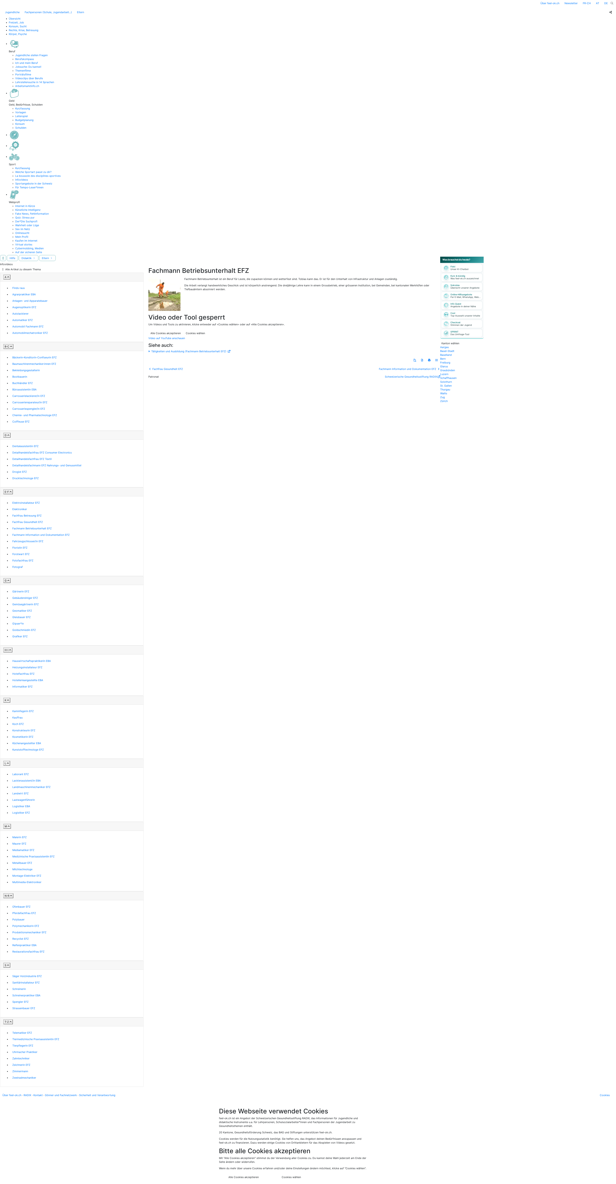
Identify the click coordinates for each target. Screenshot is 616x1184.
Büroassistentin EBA (24, 389)
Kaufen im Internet (26, 240)
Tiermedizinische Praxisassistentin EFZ (35, 1039)
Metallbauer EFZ (22, 862)
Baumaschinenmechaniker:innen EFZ (34, 363)
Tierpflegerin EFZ (22, 1045)
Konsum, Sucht (18, 26)
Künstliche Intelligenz (28, 209)
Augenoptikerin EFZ (24, 307)
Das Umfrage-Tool (459, 334)
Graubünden (447, 370)
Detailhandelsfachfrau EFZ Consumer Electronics (42, 452)
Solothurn (446, 381)
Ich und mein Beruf (26, 62)
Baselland (446, 354)
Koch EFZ (18, 724)
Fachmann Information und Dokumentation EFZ (41, 534)
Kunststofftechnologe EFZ (28, 749)
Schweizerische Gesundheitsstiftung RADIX (411, 376)
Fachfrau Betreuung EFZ (27, 515)
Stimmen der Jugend (461, 325)
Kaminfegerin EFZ (23, 711)
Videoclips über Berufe (29, 78)
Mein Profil (21, 236)
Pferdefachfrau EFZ (24, 913)
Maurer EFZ (19, 843)
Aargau (444, 347)
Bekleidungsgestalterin (26, 370)
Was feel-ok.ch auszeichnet (464, 278)
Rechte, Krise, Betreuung (23, 30)
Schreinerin (19, 989)
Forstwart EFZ (21, 554)
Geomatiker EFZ (22, 610)
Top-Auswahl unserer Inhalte (465, 315)
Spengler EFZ (20, 1001)
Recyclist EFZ (20, 938)
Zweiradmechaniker (24, 1077)
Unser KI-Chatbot (459, 269)
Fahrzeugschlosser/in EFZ (27, 541)
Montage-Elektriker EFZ (26, 875)
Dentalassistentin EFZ (25, 446)
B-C (7, 346)
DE (606, 3)
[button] (415, 360)
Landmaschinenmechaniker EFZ (31, 787)
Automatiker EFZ (22, 320)
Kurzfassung (22, 108)
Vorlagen (20, 112)
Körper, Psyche (18, 34)
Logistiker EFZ (21, 812)
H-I (6, 650)
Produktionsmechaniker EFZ (29, 932)
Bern (443, 358)
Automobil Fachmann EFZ (27, 326)
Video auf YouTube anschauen (166, 338)
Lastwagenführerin (23, 799)
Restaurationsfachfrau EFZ (28, 951)
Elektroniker (19, 509)
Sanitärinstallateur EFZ (26, 982)
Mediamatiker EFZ (23, 850)
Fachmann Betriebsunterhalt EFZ (32, 528)
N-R (7, 895)
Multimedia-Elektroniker (26, 882)
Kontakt (38, 1095)
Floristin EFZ (19, 547)
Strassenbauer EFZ (23, 1008)
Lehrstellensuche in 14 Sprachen (34, 82)
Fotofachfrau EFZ (22, 560)
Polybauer (18, 919)
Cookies (605, 1095)
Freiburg (445, 362)
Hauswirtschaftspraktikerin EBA (31, 661)
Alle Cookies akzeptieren (165, 333)
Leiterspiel (21, 116)
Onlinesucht (22, 233)
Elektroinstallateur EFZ (26, 502)
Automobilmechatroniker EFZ (30, 332)
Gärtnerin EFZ (20, 591)
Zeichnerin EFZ (21, 1064)
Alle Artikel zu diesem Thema (23, 269)
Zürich (444, 401)
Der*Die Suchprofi (26, 221)
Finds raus (18, 288)
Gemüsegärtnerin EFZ (25, 604)
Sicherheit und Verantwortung (97, 1095)
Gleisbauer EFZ (21, 617)
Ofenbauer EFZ (21, 906)
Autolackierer (20, 313)
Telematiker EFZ (22, 1032)
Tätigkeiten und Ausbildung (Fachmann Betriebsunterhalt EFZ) (188, 351)
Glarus (444, 366)
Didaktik (26, 258)
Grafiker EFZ (20, 636)
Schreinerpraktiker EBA (26, 995)
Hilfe (12, 258)
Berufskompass (24, 59)
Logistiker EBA (21, 806)
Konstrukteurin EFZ (23, 730)
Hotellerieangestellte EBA (27, 680)
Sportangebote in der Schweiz (33, 183)
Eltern (80, 12)
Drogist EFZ (19, 471)
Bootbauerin (19, 376)
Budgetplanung (24, 120)
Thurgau (445, 389)
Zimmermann (20, 1071)
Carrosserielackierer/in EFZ (28, 396)
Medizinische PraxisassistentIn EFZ (33, 856)
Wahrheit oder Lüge (27, 225)
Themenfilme (23, 70)
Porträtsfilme (23, 74)
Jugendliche (12, 12)
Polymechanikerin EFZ (25, 926)
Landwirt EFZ (20, 793)
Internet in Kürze (25, 206)
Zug (442, 397)
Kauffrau (17, 717)
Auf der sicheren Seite (28, 252)
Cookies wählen (195, 333)
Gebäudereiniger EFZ (25, 597)
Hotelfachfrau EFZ (23, 673)
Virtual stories (23, 244)
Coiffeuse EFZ (21, 421)
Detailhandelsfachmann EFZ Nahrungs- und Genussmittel (46, 465)
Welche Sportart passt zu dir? (33, 172)
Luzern (444, 374)
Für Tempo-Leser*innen (29, 187)
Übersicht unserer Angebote (464, 287)
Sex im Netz (22, 229)
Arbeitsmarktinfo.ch (27, 86)
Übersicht (15, 18)
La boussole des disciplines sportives (38, 175)
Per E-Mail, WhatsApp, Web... (465, 297)
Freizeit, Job (16, 22)
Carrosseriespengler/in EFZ (28, 408)
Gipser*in (18, 623)
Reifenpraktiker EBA (24, 945)
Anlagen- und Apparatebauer (29, 300)
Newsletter (571, 3)
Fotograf (17, 566)
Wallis (443, 393)
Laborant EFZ (20, 774)
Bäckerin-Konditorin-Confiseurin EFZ (34, 357)
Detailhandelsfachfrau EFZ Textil (32, 459)
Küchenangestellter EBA (26, 743)
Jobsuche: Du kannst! (28, 66)
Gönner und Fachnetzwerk (61, 1095)
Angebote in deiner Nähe (463, 306)
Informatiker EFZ (22, 686)
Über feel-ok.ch (549, 3)
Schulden (20, 127)
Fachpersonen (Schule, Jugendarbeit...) (48, 12)
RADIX (27, 1095)
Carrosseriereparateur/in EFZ (29, 402)
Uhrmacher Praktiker (24, 1052)
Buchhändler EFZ (22, 383)
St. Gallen (446, 385)
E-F (7, 491)
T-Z (7, 1021)
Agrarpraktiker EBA (24, 294)
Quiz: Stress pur (24, 217)
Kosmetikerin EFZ (22, 736)
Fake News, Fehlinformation (32, 213)
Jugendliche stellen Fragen (31, 55)
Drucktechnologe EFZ (25, 478)
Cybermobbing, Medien (29, 248)
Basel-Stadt (447, 351)
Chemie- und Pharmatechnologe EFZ (34, 415)
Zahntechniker (21, 1058)
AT (597, 3)
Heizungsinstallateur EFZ (27, 667)
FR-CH (587, 3)
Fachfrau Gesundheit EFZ (27, 522)
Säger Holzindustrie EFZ (27, 976)
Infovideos (21, 179)
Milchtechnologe (22, 869)
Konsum (20, 123)
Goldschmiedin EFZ (24, 630)
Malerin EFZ (19, 837)
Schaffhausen (448, 378)
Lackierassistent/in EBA (26, 780)
